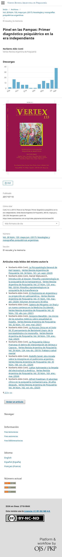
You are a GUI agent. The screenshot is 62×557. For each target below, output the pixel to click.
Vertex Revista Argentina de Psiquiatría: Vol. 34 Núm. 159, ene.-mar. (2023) (32, 336)
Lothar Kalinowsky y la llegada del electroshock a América (33, 369)
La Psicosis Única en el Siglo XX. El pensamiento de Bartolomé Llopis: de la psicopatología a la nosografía (32, 330)
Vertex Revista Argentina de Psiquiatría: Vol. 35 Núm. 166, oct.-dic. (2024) (31, 363)
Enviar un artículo (14, 402)
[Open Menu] (3, 3)
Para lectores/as (11, 432)
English (8, 457)
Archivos (14, 9)
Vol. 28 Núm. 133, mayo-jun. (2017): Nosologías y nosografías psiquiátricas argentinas (29, 13)
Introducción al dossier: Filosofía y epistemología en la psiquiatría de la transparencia (34, 280)
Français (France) (12, 466)
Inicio (5, 9)
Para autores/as (11, 436)
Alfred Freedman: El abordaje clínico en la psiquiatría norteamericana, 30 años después (33, 382)
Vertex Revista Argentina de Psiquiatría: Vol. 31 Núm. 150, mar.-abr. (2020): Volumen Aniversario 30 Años (32, 299)
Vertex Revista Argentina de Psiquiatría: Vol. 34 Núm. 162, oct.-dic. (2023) (33, 386)
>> (11, 392)
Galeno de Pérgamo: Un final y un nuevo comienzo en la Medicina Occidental (33, 306)
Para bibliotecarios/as (13, 440)
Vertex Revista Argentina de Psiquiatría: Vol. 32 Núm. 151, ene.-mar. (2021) (32, 323)
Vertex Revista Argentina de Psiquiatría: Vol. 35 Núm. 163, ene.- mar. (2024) (32, 373)
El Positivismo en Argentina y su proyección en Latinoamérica (33, 294)
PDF (9, 183)
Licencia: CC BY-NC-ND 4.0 (37, 511)
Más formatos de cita (14, 223)
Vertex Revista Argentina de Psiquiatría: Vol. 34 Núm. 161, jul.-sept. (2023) (30, 271)
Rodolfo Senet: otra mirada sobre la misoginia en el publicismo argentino (32, 357)
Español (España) (12, 462)
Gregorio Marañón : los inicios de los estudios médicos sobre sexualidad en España (33, 319)
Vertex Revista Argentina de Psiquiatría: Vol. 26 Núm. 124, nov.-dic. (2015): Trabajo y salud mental (33, 350)
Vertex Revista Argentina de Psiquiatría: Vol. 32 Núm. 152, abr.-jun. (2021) (31, 312)
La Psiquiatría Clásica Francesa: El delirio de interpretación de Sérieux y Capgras (33, 344)
